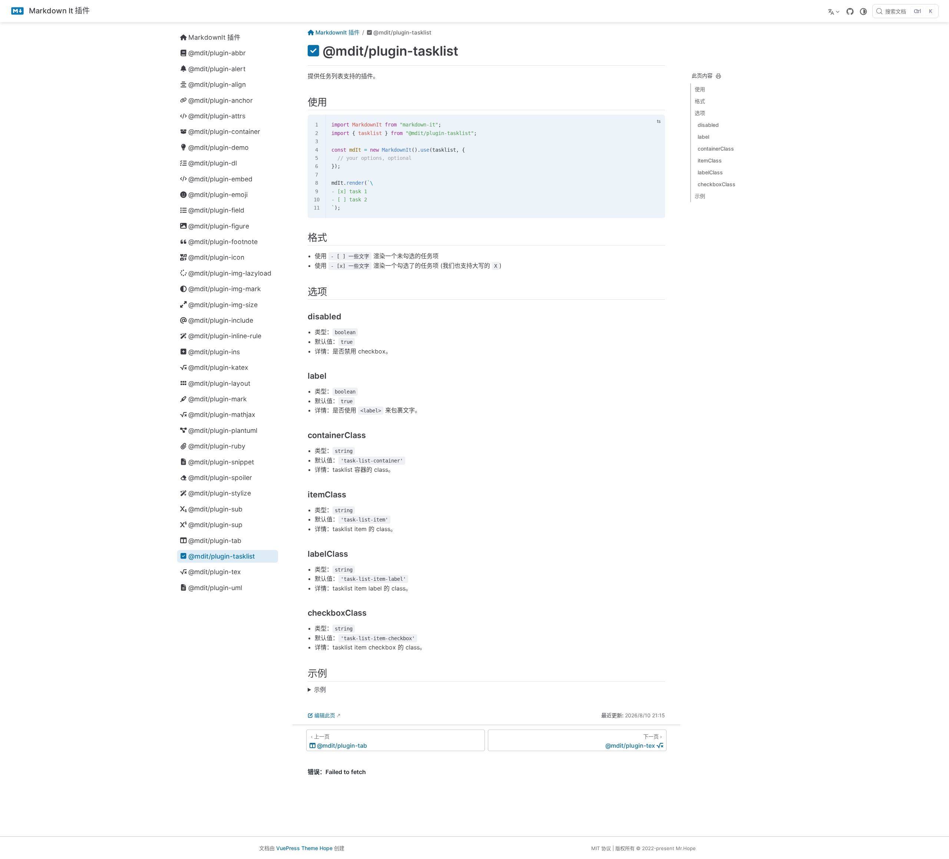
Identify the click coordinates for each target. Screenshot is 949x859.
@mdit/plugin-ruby (216, 446)
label (703, 137)
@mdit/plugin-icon (216, 257)
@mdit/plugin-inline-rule (224, 336)
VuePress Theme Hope (304, 848)
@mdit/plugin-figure (218, 226)
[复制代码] (655, 124)
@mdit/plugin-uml (215, 588)
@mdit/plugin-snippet (221, 462)
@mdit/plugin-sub (215, 509)
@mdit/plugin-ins (214, 352)
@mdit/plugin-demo (218, 147)
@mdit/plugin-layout (219, 383)
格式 (700, 101)
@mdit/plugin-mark (217, 399)
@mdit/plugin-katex (218, 367)
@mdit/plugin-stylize (219, 493)
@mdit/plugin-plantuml (222, 430)
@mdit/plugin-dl (212, 163)
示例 (700, 196)
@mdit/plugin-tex (214, 572)
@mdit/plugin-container (224, 131)
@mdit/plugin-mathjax (221, 414)
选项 (700, 113)
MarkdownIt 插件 (214, 37)
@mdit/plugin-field (216, 210)
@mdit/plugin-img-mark (224, 289)
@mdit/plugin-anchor (220, 100)
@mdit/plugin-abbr (217, 53)
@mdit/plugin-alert (216, 69)
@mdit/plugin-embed (220, 179)
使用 (700, 89)
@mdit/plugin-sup (215, 525)
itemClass (710, 160)
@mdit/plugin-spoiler (220, 477)
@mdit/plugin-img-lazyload (229, 273)
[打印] (718, 76)
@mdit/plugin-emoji (218, 194)
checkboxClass (716, 184)
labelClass (710, 172)
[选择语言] (835, 11)
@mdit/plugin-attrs (216, 116)
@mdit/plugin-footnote (223, 242)
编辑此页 (324, 715)
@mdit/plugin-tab (214, 540)
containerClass (716, 148)
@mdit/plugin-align (217, 84)
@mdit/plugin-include (220, 320)
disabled (708, 125)
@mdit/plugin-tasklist (221, 556)
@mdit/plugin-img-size (223, 305)
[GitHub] (850, 11)
